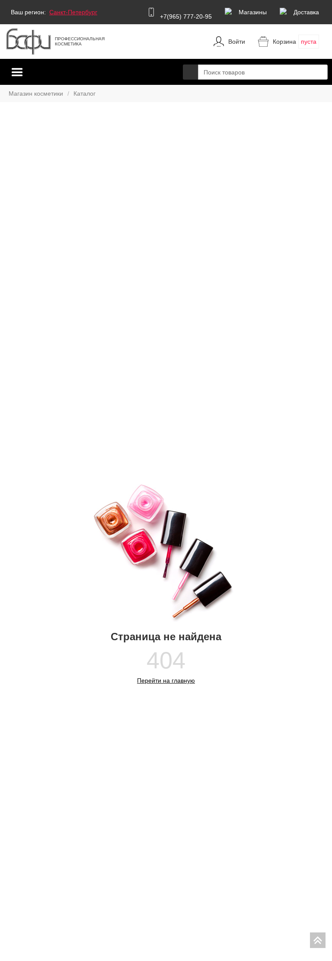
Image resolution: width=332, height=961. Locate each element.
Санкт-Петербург (73, 12)
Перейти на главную (166, 680)
